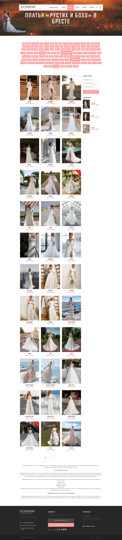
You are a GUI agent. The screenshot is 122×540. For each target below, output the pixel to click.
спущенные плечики (50, 62)
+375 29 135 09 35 (27, 523)
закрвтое (83, 46)
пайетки (41, 56)
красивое (47, 49)
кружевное (58, 49)
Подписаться (61, 525)
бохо (32, 46)
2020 (23, 43)
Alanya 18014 (29, 448)
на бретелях (23, 52)
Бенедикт (29, 196)
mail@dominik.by (90, 526)
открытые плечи (26, 56)
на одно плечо (30, 52)
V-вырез (41, 43)
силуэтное (83, 59)
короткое (23, 49)
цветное (45, 66)
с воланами (29, 59)
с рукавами (61, 59)
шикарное (55, 66)
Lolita (71, 448)
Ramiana (71, 196)
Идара (50, 133)
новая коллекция (66, 53)
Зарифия (50, 102)
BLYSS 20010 (71, 322)
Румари (29, 133)
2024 (34, 43)
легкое (73, 49)
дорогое (73, 46)
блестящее (97, 43)
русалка (83, 56)
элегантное (76, 66)
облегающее (80, 52)
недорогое (42, 53)
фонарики (99, 62)
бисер (88, 43)
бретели (36, 46)
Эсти (29, 227)
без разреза (70, 43)
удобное (93, 62)
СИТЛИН (71, 290)
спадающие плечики (40, 62)
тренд (89, 62)
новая (58, 52)
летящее (78, 49)
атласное (65, 43)
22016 (71, 353)
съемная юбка (68, 62)
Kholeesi (29, 290)
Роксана (93, 103)
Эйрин (29, 165)
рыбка (92, 56)
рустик (88, 56)
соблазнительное (31, 62)
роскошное (77, 56)
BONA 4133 (71, 385)
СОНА (50, 227)
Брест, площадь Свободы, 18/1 (28, 528)
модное (98, 49)
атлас (60, 43)
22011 (50, 353)
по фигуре (56, 56)
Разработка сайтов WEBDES (96, 537)
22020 (29, 353)
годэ (61, 46)
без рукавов (77, 43)
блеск (92, 43)
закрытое (88, 46)
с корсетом (97, 56)
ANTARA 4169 (50, 416)
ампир (56, 43)
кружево (63, 49)
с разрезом (55, 59)
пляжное (51, 56)
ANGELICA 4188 (29, 416)
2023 (30, 43)
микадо (87, 49)
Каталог (70, 7)
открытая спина (92, 53)
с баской (23, 59)
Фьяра (71, 133)
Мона (29, 102)
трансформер (84, 62)
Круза (92, 115)
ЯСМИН (50, 322)
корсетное (41, 49)
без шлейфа (83, 43)
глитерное (52, 46)
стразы (62, 62)
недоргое (36, 52)
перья (46, 56)
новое (75, 52)
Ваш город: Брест (54, 7)
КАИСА (71, 259)
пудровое (66, 56)
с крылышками (42, 59)
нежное (48, 52)
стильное (57, 62)
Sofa (50, 448)
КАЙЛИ (29, 259)
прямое (61, 56)
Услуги (77, 7)
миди (83, 49)
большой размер (26, 46)
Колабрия (71, 102)
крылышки (68, 49)
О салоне (84, 7)
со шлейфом (23, 62)
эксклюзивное (69, 66)
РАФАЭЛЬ (50, 259)
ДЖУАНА (50, 290)
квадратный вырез (95, 46)
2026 (37, 43)
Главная (63, 7)
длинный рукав (67, 46)
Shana (71, 165)
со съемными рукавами (96, 59)
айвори (52, 43)
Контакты (92, 7)
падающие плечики (35, 56)
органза (85, 52)
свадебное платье (75, 59)
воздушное (46, 46)
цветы (50, 66)
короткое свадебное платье (32, 49)
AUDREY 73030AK (50, 385)
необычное (53, 52)
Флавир (93, 128)
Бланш (50, 196)
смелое (88, 59)
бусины (40, 46)
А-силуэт (47, 43)
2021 (26, 43)
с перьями (49, 59)
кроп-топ (52, 49)
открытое (99, 52)
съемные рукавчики (76, 62)
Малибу (50, 165)
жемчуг (78, 46)
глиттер (57, 46)
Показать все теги (61, 68)
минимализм (92, 49)
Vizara (71, 227)
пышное (71, 56)
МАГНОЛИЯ (29, 322)
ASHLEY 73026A (29, 385)
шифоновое (62, 66)
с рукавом (67, 59)
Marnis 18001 (71, 416)
